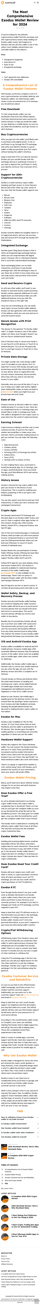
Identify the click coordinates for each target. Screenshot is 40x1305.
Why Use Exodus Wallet (13, 1180)
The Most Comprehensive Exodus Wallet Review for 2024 (19, 1276)
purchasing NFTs (8, 573)
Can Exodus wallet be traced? (14, 1137)
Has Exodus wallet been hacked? (15, 1128)
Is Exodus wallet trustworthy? (14, 1124)
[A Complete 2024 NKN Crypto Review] (4, 1156)
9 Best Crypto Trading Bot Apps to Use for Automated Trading (25, 1226)
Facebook (34, 995)
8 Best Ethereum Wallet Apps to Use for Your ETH (25, 1235)
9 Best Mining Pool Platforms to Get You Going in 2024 (24, 1216)
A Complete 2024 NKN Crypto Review (24, 1197)
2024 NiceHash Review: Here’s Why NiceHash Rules (25, 1207)
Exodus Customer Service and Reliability (19, 1177)
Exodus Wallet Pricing (13, 1175)
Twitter (26, 995)
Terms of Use (5, 1261)
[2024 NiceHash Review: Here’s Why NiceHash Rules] (4, 1147)
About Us (4, 1256)
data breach (8, 392)
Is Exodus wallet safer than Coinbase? (17, 1132)
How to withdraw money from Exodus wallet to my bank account (17, 1118)
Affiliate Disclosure (7, 1264)
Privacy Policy (5, 1259)
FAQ (6, 1183)
